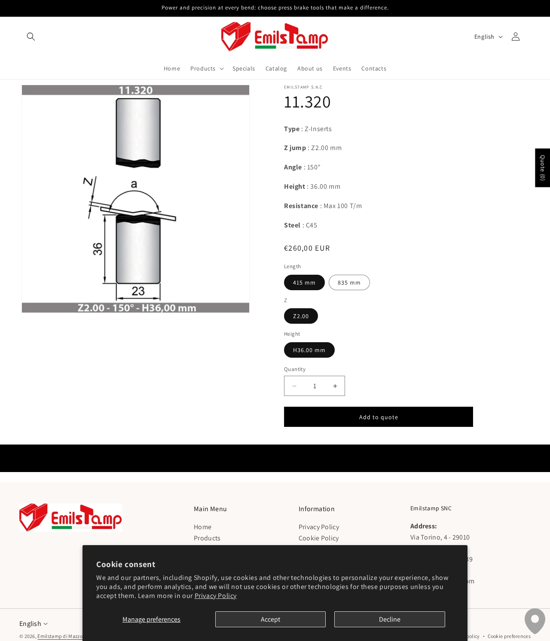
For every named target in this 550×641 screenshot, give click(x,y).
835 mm (349, 282)
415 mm (304, 282)
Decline (389, 619)
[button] (30, 36)
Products (207, 537)
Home (202, 526)
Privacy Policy (216, 595)
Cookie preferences (509, 636)
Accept (270, 619)
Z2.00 (301, 316)
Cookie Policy (319, 537)
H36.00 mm (309, 350)
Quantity (295, 369)
